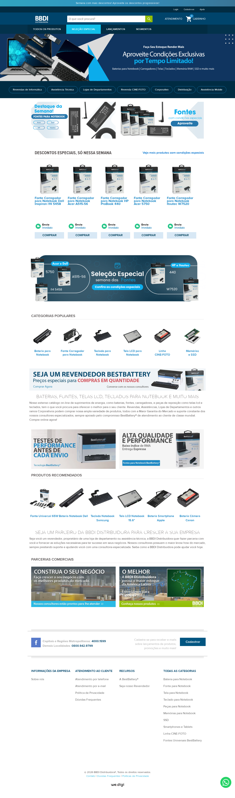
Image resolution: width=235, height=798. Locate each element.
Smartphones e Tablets (177, 727)
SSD (166, 720)
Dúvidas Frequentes (88, 700)
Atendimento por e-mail (90, 686)
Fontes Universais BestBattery (182, 740)
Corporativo (162, 89)
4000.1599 (99, 641)
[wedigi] (117, 785)
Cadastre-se (189, 9)
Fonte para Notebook (177, 686)
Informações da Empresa (50, 671)
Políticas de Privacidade (135, 776)
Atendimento (173, 18)
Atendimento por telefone (92, 679)
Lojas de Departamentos (97, 89)
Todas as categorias (179, 671)
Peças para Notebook (177, 706)
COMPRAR (49, 235)
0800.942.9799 (82, 646)
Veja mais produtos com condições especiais (173, 153)
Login (175, 9)
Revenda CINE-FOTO (133, 89)
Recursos (127, 671)
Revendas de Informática (27, 89)
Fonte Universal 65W (44, 516)
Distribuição (184, 89)
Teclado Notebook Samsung (102, 518)
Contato (91, 776)
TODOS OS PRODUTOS (47, 29)
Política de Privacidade (89, 693)
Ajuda (202, 9)
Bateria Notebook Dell (73, 516)
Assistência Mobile (211, 89)
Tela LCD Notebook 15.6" (131, 518)
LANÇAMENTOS (115, 29)
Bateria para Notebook (177, 679)
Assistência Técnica (62, 89)
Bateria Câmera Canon (190, 518)
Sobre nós (37, 679)
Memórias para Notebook (179, 713)
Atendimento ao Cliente (93, 671)
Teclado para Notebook (178, 700)
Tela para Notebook (175, 693)
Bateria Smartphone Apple (161, 518)
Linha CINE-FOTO (174, 734)
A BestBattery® (128, 679)
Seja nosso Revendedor (134, 686)
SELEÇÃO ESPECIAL (83, 29)
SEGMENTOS (143, 29)
